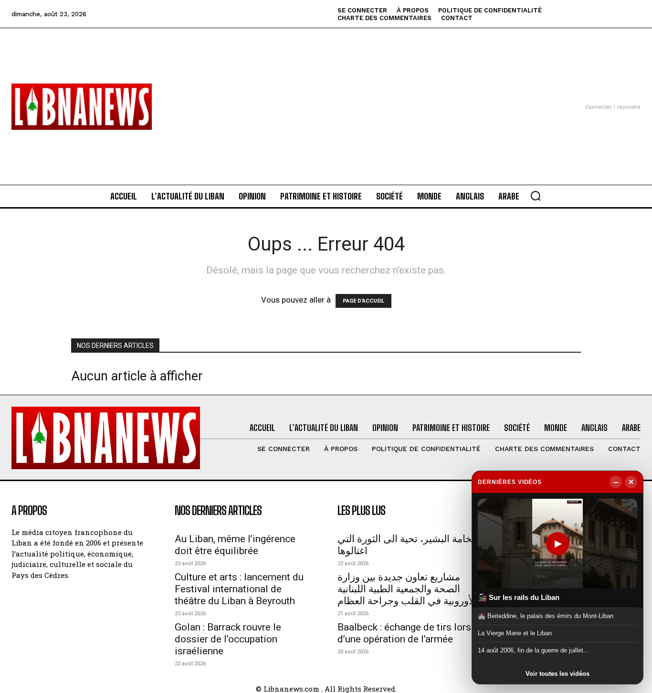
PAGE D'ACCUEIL (363, 301)
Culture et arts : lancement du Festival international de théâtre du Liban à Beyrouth (239, 589)
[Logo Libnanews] (81, 107)
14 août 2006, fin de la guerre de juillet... (533, 650)
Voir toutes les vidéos (557, 673)
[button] (535, 195)
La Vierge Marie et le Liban (515, 633)
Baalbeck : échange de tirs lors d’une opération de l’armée (404, 633)
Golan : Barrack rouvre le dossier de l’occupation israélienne (228, 639)
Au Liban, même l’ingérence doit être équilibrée (235, 544)
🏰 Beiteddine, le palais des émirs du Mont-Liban (545, 615)
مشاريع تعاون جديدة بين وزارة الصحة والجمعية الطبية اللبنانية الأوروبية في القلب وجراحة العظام (407, 589)
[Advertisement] (326, 95)
